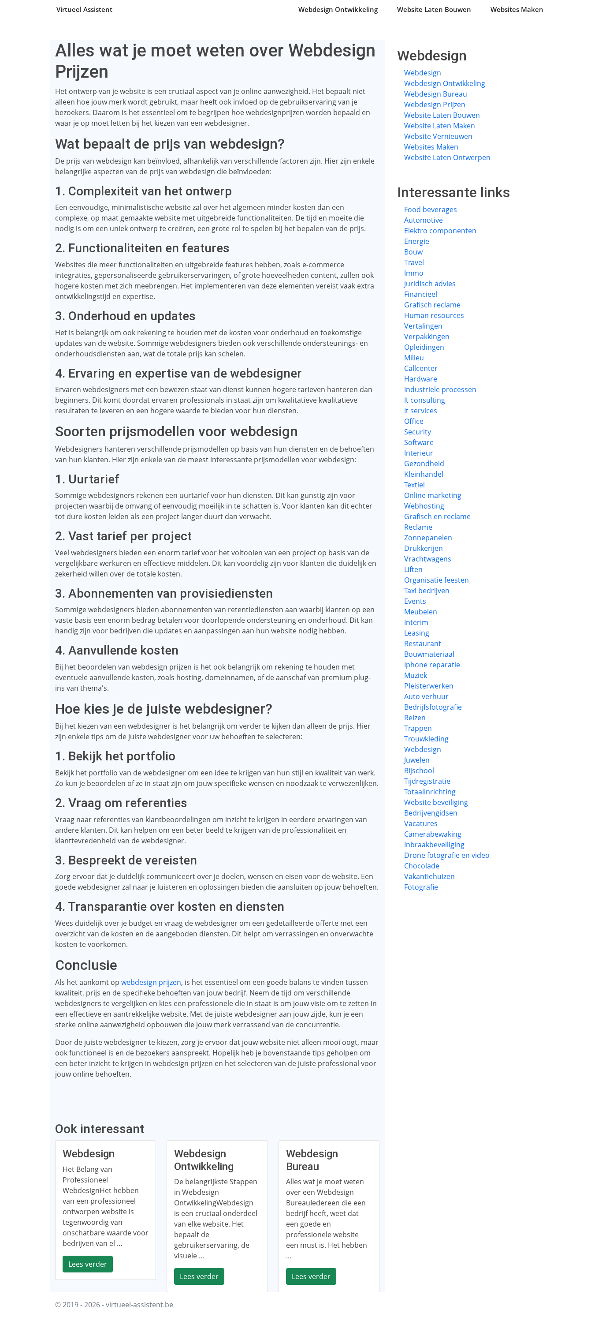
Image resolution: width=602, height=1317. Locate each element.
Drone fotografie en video (447, 855)
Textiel (414, 485)
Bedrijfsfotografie (433, 707)
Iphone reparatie (432, 665)
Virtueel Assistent (84, 9)
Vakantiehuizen (429, 876)
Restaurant (422, 643)
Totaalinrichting (430, 792)
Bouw (413, 252)
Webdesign (422, 73)
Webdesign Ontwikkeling (338, 9)
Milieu (414, 358)
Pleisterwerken (428, 686)
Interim (416, 622)
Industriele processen (440, 389)
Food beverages (430, 209)
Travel (414, 262)
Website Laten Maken (439, 126)
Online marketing (432, 495)
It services (420, 410)
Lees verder (87, 1264)
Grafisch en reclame (437, 516)
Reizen (415, 717)
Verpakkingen (427, 336)
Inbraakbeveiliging (434, 844)
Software (419, 442)
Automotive (423, 220)
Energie (416, 241)
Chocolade (421, 866)
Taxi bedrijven (427, 590)
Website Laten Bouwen (434, 9)
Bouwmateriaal (429, 654)
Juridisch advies (430, 283)
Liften (413, 569)
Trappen (418, 728)
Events (415, 601)
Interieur (418, 453)
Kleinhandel (423, 474)
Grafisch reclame (432, 305)
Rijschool (419, 770)
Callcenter (421, 368)
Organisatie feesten (436, 580)
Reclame (418, 527)
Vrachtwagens (427, 559)
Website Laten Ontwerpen (447, 157)
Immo (414, 273)
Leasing (416, 633)
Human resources (434, 315)
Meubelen (420, 612)
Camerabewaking (432, 834)
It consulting (424, 400)
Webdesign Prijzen (434, 104)
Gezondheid (424, 463)
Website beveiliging (436, 802)
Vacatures (421, 823)
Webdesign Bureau (435, 94)
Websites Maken (517, 9)
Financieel (420, 294)
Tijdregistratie (427, 781)
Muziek (415, 675)
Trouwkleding (426, 739)
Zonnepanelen (428, 538)
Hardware (420, 379)
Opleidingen (424, 347)
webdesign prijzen (151, 982)
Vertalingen (423, 326)
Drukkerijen (423, 548)
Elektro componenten (440, 231)
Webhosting (424, 506)
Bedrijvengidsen (430, 813)
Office (414, 421)
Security (417, 432)
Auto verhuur (426, 696)
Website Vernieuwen (438, 136)
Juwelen (417, 760)
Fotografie (421, 887)
